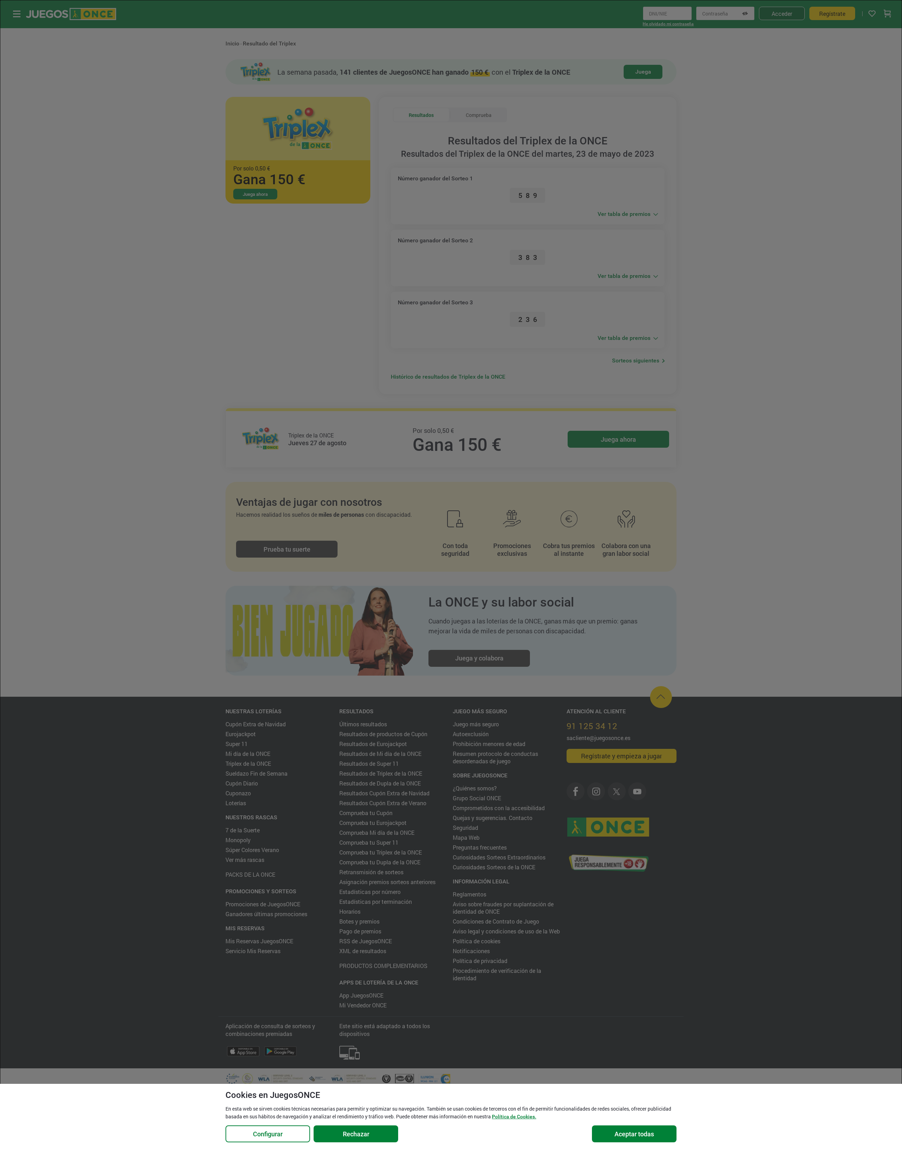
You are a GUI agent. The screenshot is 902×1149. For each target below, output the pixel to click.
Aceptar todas (634, 1134)
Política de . (514, 1116)
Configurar (268, 1134)
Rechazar (356, 1134)
